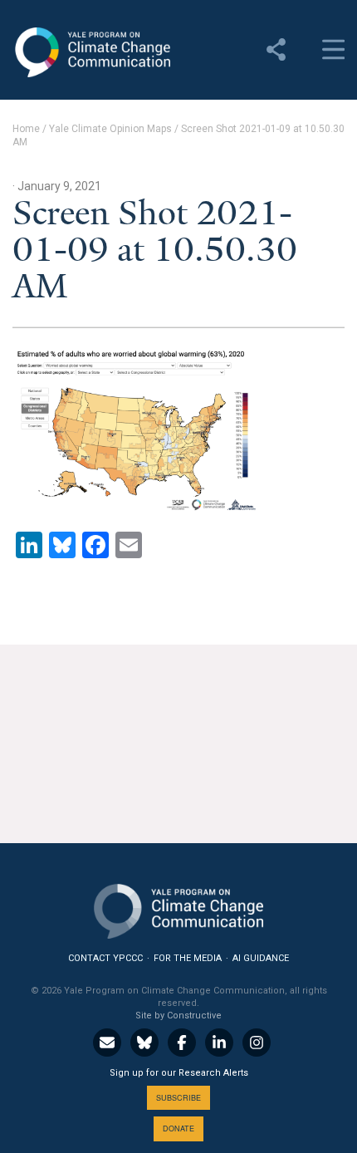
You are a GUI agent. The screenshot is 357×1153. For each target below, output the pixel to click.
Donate (178, 1128)
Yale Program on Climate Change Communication (91, 52)
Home (26, 129)
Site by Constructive (178, 1015)
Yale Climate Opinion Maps (110, 129)
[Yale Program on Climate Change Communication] (178, 907)
